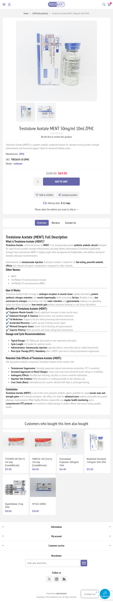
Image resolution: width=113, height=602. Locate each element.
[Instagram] (56, 579)
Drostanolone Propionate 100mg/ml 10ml (69, 462)
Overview (41, 223)
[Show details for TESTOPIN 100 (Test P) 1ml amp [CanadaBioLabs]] (16, 442)
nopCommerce (61, 593)
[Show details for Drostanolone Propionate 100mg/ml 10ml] (70, 442)
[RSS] (64, 579)
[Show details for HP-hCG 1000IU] (43, 487)
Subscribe (84, 563)
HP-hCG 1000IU (39, 504)
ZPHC (21, 154)
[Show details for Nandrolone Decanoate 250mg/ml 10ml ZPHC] (97, 442)
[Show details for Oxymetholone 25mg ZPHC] (16, 487)
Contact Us (70, 223)
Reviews (56, 223)
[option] (25, 112)
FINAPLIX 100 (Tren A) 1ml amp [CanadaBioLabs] (42, 462)
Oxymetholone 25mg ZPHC (14, 505)
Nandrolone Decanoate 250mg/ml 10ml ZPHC (96, 460)
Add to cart (61, 181)
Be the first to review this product (56, 136)
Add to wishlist (46, 195)
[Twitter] (49, 579)
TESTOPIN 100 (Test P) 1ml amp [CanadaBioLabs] (15, 462)
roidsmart (18, 163)
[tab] (42, 223)
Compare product (69, 195)
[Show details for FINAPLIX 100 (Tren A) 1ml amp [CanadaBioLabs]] (43, 442)
